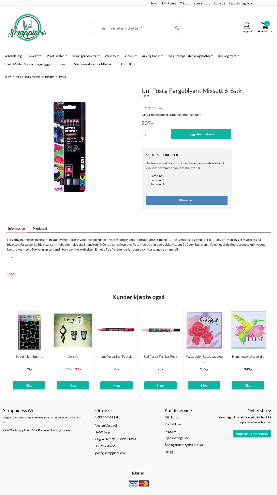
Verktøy (111, 56)
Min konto (169, 3)
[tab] (142, 257)
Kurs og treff (227, 56)
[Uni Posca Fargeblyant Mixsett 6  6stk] (69, 147)
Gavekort (34, 56)
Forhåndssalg (12, 56)
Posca (62, 76)
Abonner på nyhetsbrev (252, 433)
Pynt (63, 64)
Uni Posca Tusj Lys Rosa (160, 356)
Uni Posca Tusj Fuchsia (116, 356)
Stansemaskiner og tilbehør (93, 64)
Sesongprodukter (84, 56)
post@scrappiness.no (110, 453)
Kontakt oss (201, 3)
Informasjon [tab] (16, 228)
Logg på (219, 3)
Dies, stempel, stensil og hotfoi (189, 56)
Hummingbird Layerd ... (248, 356)
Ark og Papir (151, 56)
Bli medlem (186, 200)
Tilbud (184, 3)
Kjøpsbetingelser (240, 3)
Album (129, 56)
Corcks (73, 356)
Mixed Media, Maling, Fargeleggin (27, 64)
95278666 (108, 446)
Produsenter (56, 56)
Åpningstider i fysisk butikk (184, 445)
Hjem (154, 3)
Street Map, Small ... (29, 356)
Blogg (169, 451)
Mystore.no (63, 430)
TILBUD (126, 64)
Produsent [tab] (40, 228)
